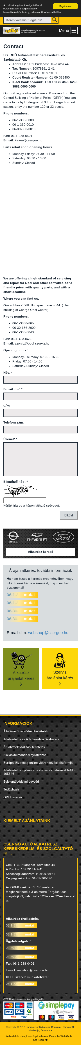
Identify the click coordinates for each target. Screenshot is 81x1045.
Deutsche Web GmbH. (61, 1036)
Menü (64, 30)
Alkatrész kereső (40, 551)
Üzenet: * (10, 439)
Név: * (7, 372)
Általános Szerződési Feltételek (25, 731)
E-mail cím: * (12, 389)
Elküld (68, 515)
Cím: (6, 406)
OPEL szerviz (12, 797)
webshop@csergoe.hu (48, 632)
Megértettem (65, 6)
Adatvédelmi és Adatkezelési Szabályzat (31, 739)
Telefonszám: (13, 422)
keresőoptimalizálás (37, 1036)
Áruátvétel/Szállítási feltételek (24, 747)
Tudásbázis (11, 789)
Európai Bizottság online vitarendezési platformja (38, 762)
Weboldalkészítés (15, 1036)
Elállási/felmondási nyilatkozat (24, 755)
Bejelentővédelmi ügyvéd (21, 781)
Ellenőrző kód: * (15, 481)
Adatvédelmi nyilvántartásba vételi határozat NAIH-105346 (39, 771)
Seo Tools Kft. (40, 1039)
